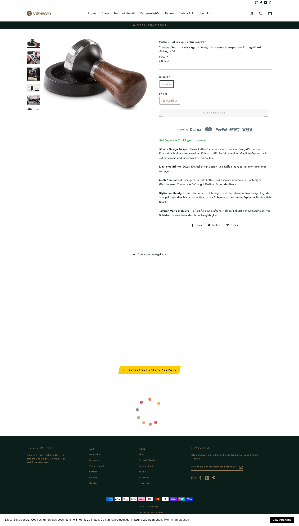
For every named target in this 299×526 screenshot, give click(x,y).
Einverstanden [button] (282, 519)
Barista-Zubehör (124, 13)
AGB (91, 448)
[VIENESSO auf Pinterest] (214, 478)
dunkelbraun (169, 101)
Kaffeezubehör (150, 13)
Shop (105, 13)
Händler (93, 483)
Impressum (95, 460)
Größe (165, 77)
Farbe (163, 93)
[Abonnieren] (241, 467)
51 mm (166, 84)
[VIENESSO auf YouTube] (207, 478)
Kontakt (93, 471)
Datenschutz (95, 454)
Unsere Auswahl (195, 41)
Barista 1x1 (186, 13)
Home (92, 13)
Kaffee (169, 13)
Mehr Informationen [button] (176, 519)
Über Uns (204, 13)
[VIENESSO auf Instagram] (193, 478)
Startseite (164, 41)
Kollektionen (177, 41)
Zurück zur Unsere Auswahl (152, 369)
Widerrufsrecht (97, 466)
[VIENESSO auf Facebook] (200, 478)
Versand (93, 477)
